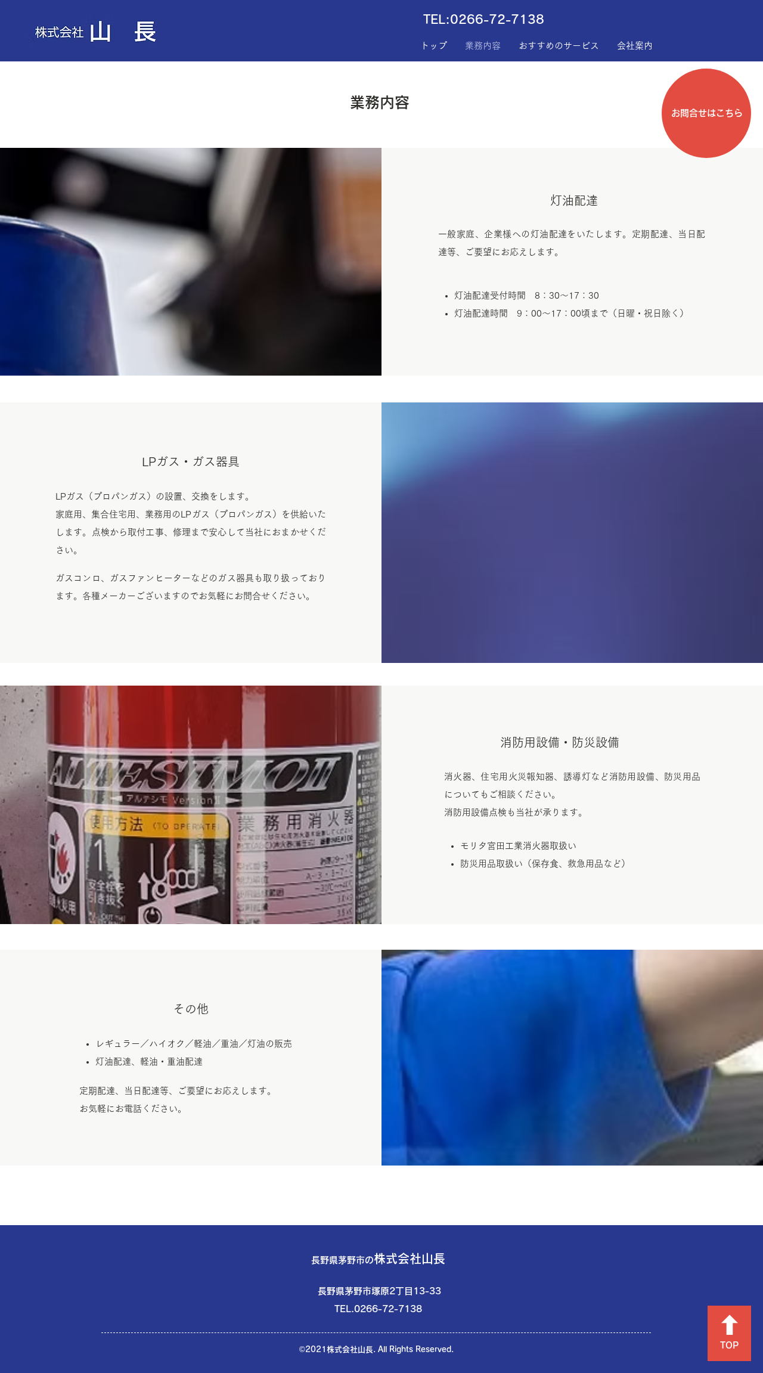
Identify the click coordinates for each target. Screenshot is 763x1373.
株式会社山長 (378, 1258)
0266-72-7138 (497, 19)
